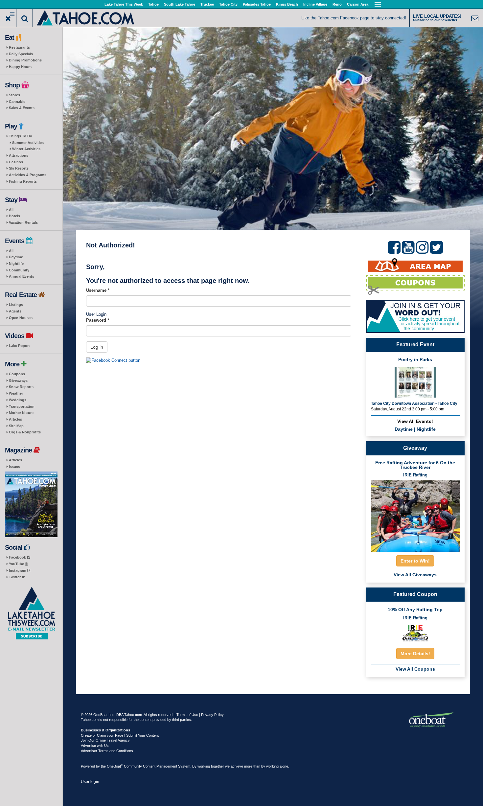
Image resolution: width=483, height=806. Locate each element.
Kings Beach (287, 4)
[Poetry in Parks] (415, 381)
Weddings (17, 400)
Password (97, 320)
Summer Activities (28, 143)
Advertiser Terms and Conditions (107, 751)
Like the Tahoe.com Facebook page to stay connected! (353, 17)
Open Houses (21, 318)
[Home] (86, 17)
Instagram (18, 570)
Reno (337, 4)
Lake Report (19, 346)
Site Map (16, 426)
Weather (16, 393)
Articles (15, 419)
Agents (15, 311)
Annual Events (21, 276)
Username (97, 290)
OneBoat (115, 766)
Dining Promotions (25, 60)
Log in (96, 347)
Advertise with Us (95, 746)
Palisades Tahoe (257, 4)
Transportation (21, 406)
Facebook (18, 557)
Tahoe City (228, 4)
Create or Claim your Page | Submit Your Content (120, 735)
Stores (14, 95)
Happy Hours (20, 67)
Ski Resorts (19, 168)
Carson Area (357, 4)
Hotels (14, 216)
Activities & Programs (27, 175)
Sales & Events (21, 108)
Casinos (16, 162)
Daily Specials (21, 54)
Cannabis (17, 102)
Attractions (18, 155)
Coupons (17, 374)
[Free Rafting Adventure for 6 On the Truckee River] (415, 514)
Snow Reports (21, 387)
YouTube (17, 564)
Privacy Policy (212, 715)
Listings (16, 305)
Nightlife (16, 263)
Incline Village (315, 4)
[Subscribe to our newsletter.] (31, 613)
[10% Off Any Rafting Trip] (415, 633)
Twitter (15, 577)
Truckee (207, 4)
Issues (14, 467)
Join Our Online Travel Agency (105, 740)
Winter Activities (26, 149)
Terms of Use (187, 715)
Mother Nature (21, 413)
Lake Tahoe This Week (123, 4)
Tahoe (153, 4)
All (11, 210)
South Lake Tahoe (179, 4)
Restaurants (19, 47)
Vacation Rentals (23, 222)
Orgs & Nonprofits (25, 432)
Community (19, 270)
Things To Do (20, 136)
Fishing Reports (23, 181)
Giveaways (18, 380)
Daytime (16, 257)
